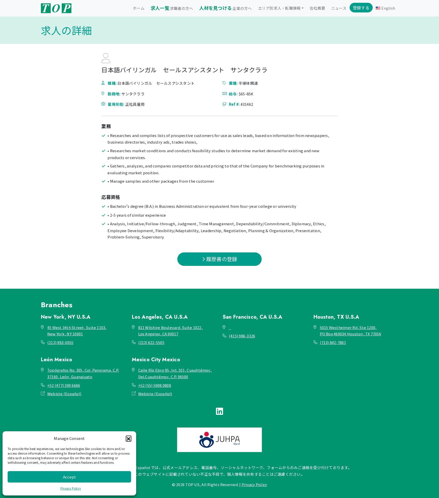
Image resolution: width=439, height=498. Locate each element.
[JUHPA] (219, 440)
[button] (128, 438)
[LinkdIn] (219, 411)
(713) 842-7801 (333, 342)
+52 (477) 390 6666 (63, 385)
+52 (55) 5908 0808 (154, 385)
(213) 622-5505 (151, 342)
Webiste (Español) (64, 393)
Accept (69, 476)
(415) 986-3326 (242, 335)
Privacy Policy (70, 488)
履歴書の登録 (221, 259)
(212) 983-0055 (60, 342)
